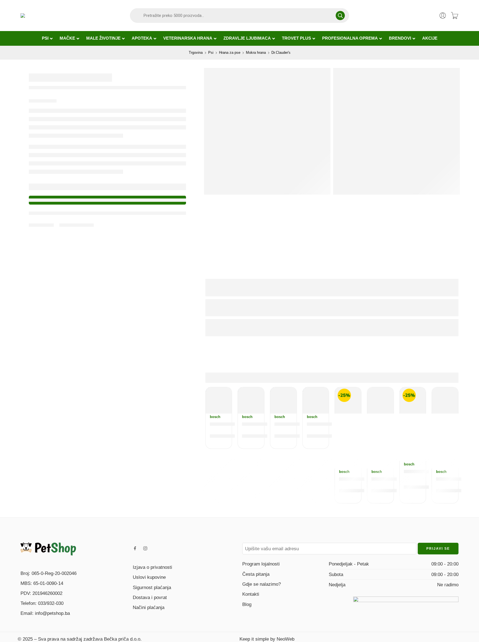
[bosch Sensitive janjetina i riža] (251, 400)
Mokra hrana (256, 52)
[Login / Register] (443, 15)
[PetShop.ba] (48, 548)
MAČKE (67, 38)
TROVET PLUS (296, 38)
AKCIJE (429, 38)
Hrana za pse (229, 52)
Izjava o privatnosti (152, 567)
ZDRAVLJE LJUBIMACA (247, 38)
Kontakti (250, 594)
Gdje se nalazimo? (261, 584)
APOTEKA (142, 38)
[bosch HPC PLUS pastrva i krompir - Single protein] (380, 400)
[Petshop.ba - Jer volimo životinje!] (46, 15)
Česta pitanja (255, 574)
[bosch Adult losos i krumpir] (413, 400)
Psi (210, 52)
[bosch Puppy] (445, 400)
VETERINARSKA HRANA (187, 38)
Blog (246, 604)
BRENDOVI (400, 38)
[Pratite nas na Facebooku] (135, 548)
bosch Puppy (453, 479)
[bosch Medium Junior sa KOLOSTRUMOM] (219, 400)
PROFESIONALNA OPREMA (350, 38)
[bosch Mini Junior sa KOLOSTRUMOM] (316, 400)
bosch (215, 417)
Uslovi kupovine (149, 577)
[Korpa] (454, 15)
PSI (45, 38)
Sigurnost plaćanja (152, 587)
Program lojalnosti (261, 563)
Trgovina (196, 52)
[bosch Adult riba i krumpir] (348, 400)
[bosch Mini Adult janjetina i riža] (283, 400)
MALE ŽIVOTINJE (103, 38)
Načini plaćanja (148, 607)
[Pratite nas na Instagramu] (145, 548)
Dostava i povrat (150, 597)
